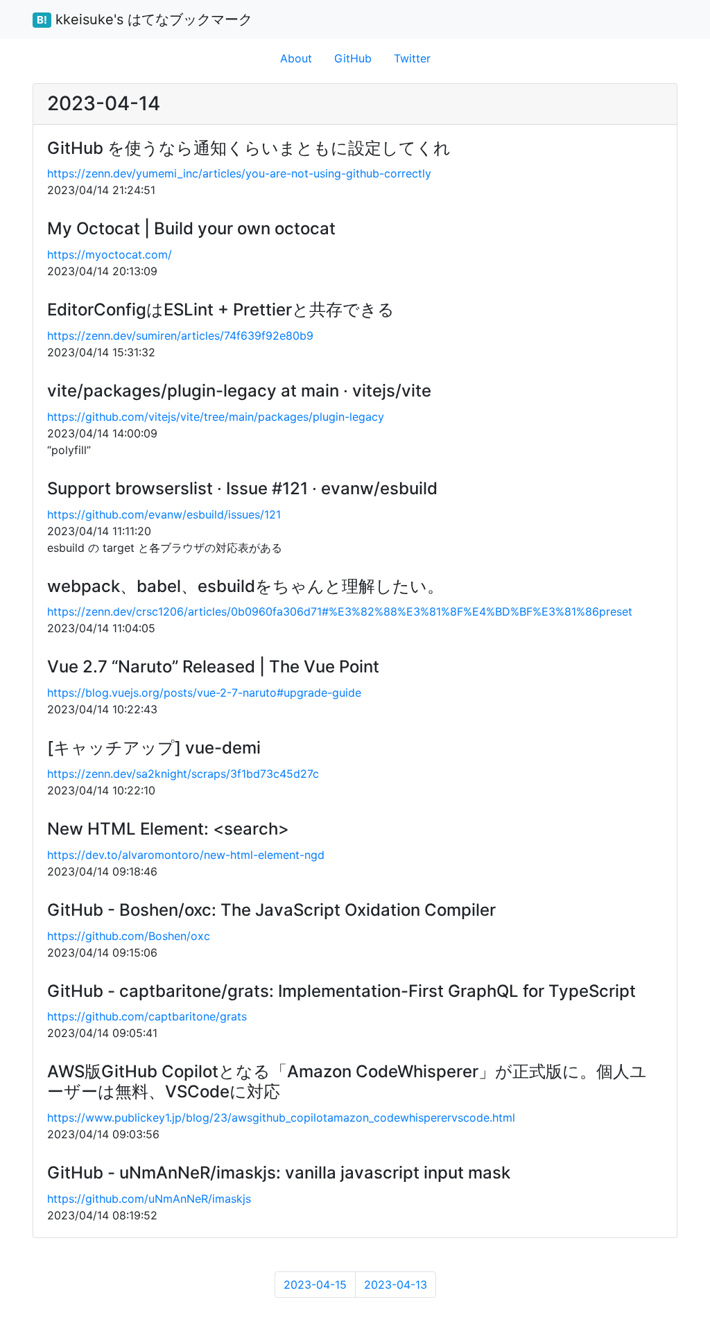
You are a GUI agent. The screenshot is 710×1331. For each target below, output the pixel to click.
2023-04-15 (315, 1284)
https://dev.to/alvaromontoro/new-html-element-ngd (185, 855)
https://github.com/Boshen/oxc (128, 936)
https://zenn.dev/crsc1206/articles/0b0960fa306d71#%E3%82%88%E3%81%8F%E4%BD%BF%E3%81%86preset (339, 611)
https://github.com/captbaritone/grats (147, 1016)
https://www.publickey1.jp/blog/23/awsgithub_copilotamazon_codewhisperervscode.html (281, 1117)
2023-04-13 (395, 1284)
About (296, 58)
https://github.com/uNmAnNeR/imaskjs (149, 1199)
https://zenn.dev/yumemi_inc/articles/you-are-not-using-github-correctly (239, 173)
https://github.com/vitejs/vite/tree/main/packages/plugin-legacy (215, 417)
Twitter (412, 58)
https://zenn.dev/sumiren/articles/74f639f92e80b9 (180, 335)
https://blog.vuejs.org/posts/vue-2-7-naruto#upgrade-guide (204, 692)
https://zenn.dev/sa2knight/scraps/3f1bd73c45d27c (183, 774)
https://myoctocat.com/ (109, 254)
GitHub (353, 58)
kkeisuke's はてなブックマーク (144, 19)
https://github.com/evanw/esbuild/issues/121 (164, 514)
